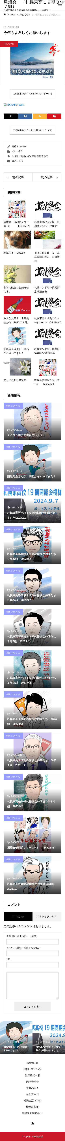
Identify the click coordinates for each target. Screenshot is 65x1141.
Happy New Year (28, 156)
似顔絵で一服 (32, 1075)
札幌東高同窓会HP (32, 1113)
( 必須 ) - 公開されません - (23, 948)
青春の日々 (32, 1087)
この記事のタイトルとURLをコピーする (32, 93)
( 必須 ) (21, 936)
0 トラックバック (47, 916)
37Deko (23, 146)
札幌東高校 (42, 156)
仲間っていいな (13, 406)
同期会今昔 (32, 1081)
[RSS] (32, 1123)
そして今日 (9, 44)
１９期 (15, 156)
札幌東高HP (32, 1106)
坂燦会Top (32, 1062)
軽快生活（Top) (32, 1100)
